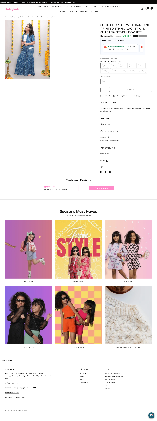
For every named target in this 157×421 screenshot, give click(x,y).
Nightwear (128, 282)
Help (107, 369)
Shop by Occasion (67, 11)
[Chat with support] (151, 415)
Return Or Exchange (12, 392)
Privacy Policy (110, 383)
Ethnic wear (78, 282)
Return (94, 11)
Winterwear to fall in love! (128, 347)
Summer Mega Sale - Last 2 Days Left (31, 2)
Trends (83, 11)
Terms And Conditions (112, 373)
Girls (88, 7)
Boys (96, 7)
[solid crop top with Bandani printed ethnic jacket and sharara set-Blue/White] (45, 25)
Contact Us (84, 383)
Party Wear (29, 347)
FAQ (106, 386)
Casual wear (28, 282)
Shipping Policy (110, 379)
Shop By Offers (59, 7)
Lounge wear (78, 347)
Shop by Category (110, 7)
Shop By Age (76, 7)
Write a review (101, 188)
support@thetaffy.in (17, 397)
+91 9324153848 (21, 388)
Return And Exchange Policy (115, 376)
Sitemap (83, 376)
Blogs (82, 379)
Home (7, 17)
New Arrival (43, 7)
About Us (84, 369)
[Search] (142, 9)
